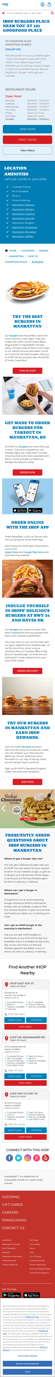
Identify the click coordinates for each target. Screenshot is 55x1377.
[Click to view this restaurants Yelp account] (45, 1157)
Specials (6, 1252)
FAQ (32, 1252)
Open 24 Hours (18, 986)
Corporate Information (12, 1256)
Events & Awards (37, 1260)
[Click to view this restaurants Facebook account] (9, 1157)
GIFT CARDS (12, 1205)
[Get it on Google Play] (35, 510)
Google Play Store (34, 552)
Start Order (27, 139)
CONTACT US (13, 1228)
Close (27, 1372)
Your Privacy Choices (27, 1355)
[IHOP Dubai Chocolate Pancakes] (27, 808)
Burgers (37, 262)
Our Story (34, 1240)
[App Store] (31, 1295)
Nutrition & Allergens (39, 1273)
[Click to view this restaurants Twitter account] (18, 1157)
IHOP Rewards (8, 1248)
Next (51, 808)
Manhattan (16, 256)
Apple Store (11, 552)
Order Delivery (27, 671)
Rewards (26, 746)
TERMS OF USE (32, 1317)
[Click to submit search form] (51, 13)
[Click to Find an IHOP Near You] (3, 13)
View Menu (27, 150)
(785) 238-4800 (16, 1014)
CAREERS (10, 1212)
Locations (28, 250)
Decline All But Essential (27, 1363)
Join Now (27, 782)
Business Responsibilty (40, 1269)
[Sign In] (42, 4)
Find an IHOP (27, 370)
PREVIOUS (3, 808)
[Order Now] (49, 4)
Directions (27, 129)
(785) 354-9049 (16, 1124)
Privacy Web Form (38, 1264)
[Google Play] (11, 1295)
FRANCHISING (14, 1220)
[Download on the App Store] (20, 510)
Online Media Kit (10, 1264)
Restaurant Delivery (11, 1244)
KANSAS (43, 250)
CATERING (11, 1197)
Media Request (9, 1260)
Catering (36, 1020)
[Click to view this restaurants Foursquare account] (36, 1157)
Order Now (27, 472)
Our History (35, 1244)
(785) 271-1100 (15, 1070)
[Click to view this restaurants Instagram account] (27, 1157)
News (32, 1248)
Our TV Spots (35, 1256)
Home (13, 250)
